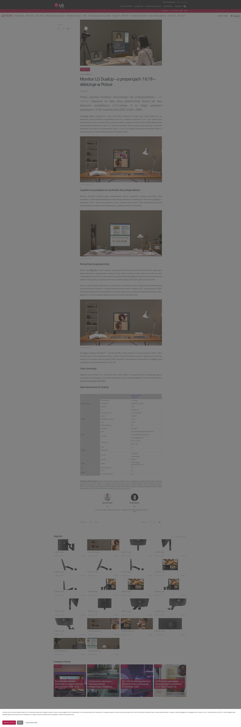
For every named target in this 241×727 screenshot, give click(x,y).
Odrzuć (20, 722)
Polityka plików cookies (31, 722)
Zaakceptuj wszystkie (9, 722)
